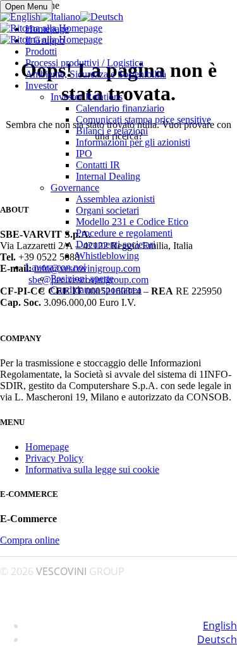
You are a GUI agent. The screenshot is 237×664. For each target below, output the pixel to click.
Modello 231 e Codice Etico (132, 221)
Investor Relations (87, 96)
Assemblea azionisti (115, 199)
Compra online (29, 540)
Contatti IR (98, 165)
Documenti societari (115, 244)
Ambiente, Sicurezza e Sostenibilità (95, 74)
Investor (41, 85)
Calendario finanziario (120, 108)
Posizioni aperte (82, 278)
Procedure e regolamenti (124, 233)
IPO (84, 153)
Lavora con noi (55, 267)
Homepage (47, 28)
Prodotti (41, 51)
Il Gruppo (44, 40)
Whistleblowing (107, 255)
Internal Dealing (108, 176)
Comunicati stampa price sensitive (143, 119)
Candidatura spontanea (96, 289)
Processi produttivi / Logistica (84, 62)
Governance (75, 187)
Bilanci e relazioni (112, 130)
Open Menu (26, 6)
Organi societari (107, 210)
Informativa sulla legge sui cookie (92, 469)
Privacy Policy (54, 458)
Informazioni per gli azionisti (133, 142)
